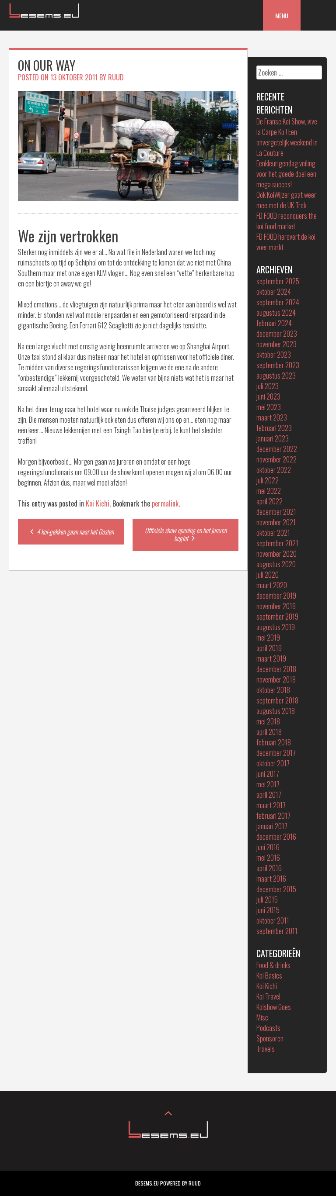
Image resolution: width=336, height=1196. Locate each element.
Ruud (116, 77)
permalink (165, 503)
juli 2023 (267, 386)
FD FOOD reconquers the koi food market (286, 220)
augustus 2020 (276, 564)
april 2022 (269, 501)
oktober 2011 (272, 920)
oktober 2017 (273, 763)
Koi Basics (269, 975)
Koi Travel (268, 996)
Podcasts (268, 1028)
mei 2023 (268, 407)
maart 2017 (271, 805)
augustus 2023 (276, 375)
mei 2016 (268, 857)
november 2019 (276, 606)
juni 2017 (267, 774)
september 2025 (277, 281)
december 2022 (276, 449)
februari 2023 (274, 428)
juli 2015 (267, 899)
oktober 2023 (273, 354)
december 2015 (276, 889)
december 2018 (276, 669)
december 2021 (276, 512)
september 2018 (277, 700)
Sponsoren (270, 1038)
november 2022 (276, 459)
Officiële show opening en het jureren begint (186, 534)
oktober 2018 (273, 690)
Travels (265, 1049)
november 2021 (276, 522)
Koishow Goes (273, 1007)
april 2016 (269, 868)
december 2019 (276, 595)
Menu (281, 15)
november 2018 (276, 679)
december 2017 (276, 753)
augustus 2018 (275, 711)
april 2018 (269, 732)
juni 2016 (268, 847)
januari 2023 (272, 438)
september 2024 (277, 302)
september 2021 (277, 543)
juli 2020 (267, 574)
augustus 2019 (275, 627)
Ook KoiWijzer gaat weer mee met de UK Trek (286, 200)
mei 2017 (268, 784)
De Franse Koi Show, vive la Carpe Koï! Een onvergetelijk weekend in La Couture (287, 137)
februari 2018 (273, 742)
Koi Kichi (97, 503)
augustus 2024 (276, 312)
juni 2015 (268, 910)
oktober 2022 (273, 470)
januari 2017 (271, 826)
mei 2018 (268, 721)
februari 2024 (274, 323)
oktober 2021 (273, 532)
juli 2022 (267, 480)
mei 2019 (268, 637)
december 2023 (276, 333)
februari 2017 (273, 815)
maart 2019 (271, 658)
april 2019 (269, 648)
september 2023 (277, 365)
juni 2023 (268, 396)
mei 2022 (268, 491)
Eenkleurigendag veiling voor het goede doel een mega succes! (286, 174)
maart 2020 (271, 585)
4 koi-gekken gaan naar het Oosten (74, 531)
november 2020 (276, 553)
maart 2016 (271, 878)
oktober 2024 (273, 291)
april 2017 (268, 794)
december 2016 (276, 836)
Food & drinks (273, 965)
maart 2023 (271, 417)
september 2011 (277, 931)
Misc (262, 1017)
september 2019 (277, 616)
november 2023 (276, 344)
